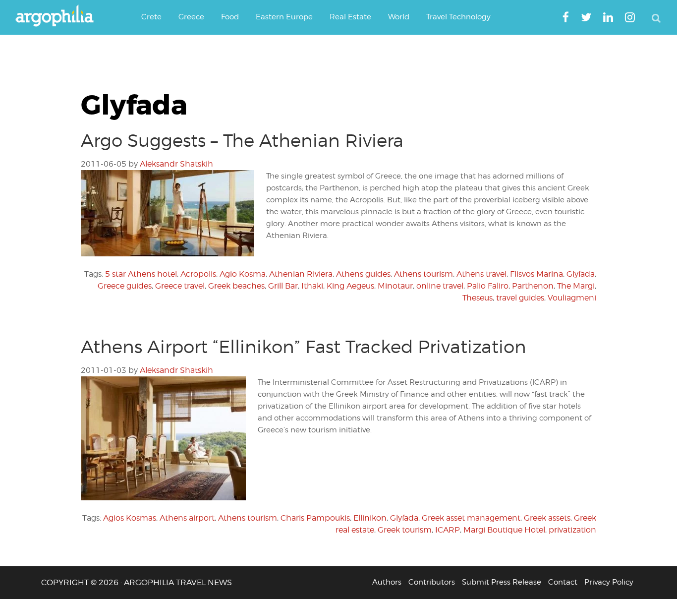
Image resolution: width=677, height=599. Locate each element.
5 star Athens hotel (141, 274)
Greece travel (180, 286)
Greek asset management (471, 518)
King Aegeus (350, 286)
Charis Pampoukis (315, 518)
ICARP (447, 530)
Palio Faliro (487, 286)
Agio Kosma (243, 274)
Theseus (477, 297)
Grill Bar (283, 286)
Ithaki (312, 286)
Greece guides (125, 286)
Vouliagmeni (572, 297)
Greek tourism (405, 530)
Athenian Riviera (301, 274)
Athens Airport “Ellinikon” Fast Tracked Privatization (303, 347)
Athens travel (481, 274)
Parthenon (533, 286)
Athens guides (363, 274)
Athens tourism (423, 274)
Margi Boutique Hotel (504, 530)
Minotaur (395, 286)
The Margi (576, 286)
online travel (439, 286)
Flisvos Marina (536, 274)
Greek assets (547, 518)
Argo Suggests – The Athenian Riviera (242, 140)
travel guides (520, 297)
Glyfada (580, 274)
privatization (572, 530)
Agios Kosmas (129, 518)
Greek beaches (236, 286)
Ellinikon (370, 518)
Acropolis (198, 274)
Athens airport (187, 518)
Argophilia (59, 16)
